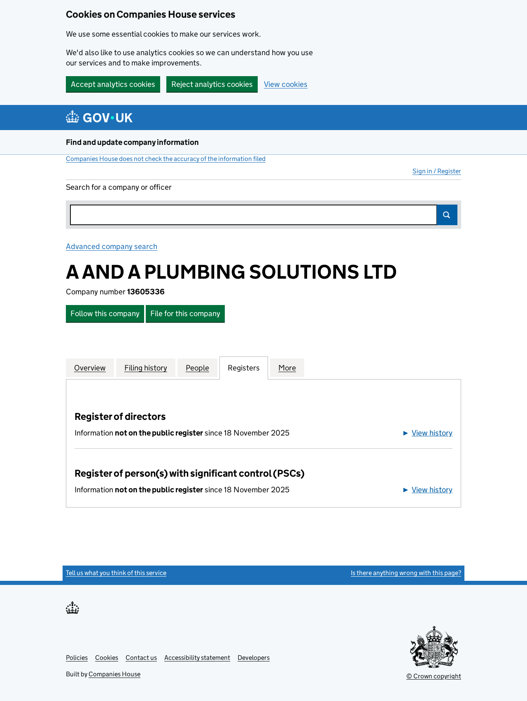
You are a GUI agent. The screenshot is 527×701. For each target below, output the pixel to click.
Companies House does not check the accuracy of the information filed (166, 159)
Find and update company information (132, 142)
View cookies (286, 84)
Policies (77, 657)
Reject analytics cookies (212, 84)
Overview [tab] (90, 368)
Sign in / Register (437, 171)
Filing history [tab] (145, 368)
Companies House (114, 674)
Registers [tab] (244, 368)
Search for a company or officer (119, 187)
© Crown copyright (433, 676)
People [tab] (197, 368)
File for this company (185, 313)
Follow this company (105, 313)
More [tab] (287, 368)
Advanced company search (111, 246)
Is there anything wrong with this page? (406, 573)
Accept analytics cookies (113, 84)
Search (447, 215)
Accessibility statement (197, 657)
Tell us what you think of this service (116, 573)
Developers (254, 657)
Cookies (106, 657)
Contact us (141, 657)
